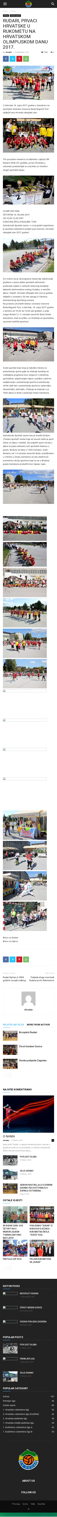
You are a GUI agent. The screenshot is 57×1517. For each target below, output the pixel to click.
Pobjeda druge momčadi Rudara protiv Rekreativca (41, 979)
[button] (5, 4)
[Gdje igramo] (10, 1174)
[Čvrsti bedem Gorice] (10, 1050)
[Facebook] (6, 59)
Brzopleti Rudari (28, 1032)
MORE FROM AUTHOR (38, 1024)
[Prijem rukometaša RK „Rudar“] (42, 1248)
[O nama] (28, 1114)
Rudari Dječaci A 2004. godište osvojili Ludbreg (14, 979)
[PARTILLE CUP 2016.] (15, 1248)
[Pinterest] (19, 59)
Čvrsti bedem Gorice (30, 1046)
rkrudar (9, 52)
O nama (9, 1136)
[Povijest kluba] (10, 1160)
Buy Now (41, 1504)
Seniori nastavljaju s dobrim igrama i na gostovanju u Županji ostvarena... (36, 1188)
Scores (25, 1504)
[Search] (53, 4)
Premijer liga (27, 1359)
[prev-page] (5, 1075)
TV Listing (16, 1504)
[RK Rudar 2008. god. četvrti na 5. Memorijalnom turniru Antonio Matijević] (15, 1214)
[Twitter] (12, 59)
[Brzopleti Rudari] (10, 1036)
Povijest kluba (28, 1157)
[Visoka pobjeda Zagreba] (10, 1064)
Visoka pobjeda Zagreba (32, 1060)
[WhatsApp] (26, 59)
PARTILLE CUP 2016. (12, 1259)
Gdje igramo (26, 1171)
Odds (33, 1504)
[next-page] (9, 1075)
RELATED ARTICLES (13, 1024)
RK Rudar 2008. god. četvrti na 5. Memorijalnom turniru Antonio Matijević (13, 1231)
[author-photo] (28, 1005)
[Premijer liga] (10, 1362)
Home (5, 11)
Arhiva (13, 11)
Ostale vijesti (15, 16)
